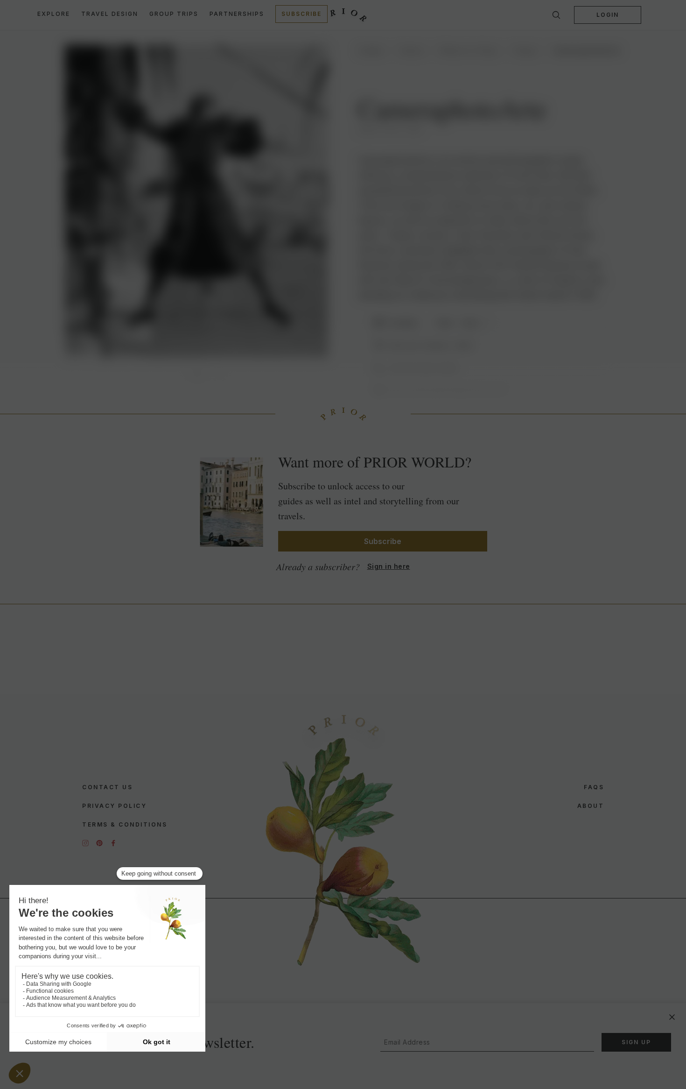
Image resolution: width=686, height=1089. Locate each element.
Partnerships (237, 13)
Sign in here (388, 566)
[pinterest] (99, 843)
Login (607, 14)
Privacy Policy (114, 805)
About (590, 805)
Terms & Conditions (124, 824)
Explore (53, 13)
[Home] (343, 15)
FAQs (594, 787)
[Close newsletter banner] (672, 1017)
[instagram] (85, 843)
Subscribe (301, 13)
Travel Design (109, 13)
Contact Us (107, 787)
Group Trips (173, 13)
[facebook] (113, 843)
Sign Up (636, 1042)
